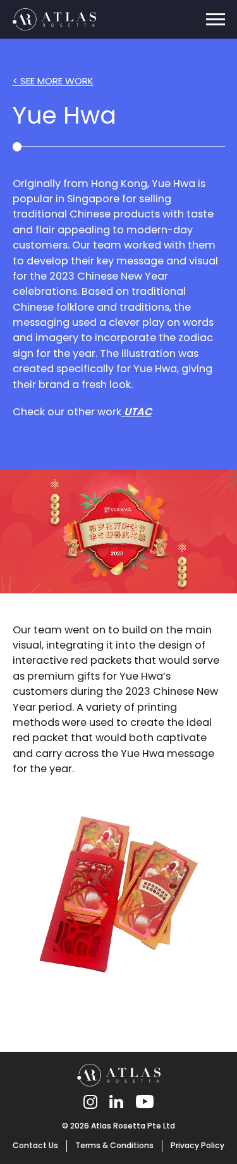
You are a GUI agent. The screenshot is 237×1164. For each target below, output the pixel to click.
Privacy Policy (197, 1145)
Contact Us (35, 1145)
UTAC (136, 411)
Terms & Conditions (114, 1145)
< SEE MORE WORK (53, 80)
